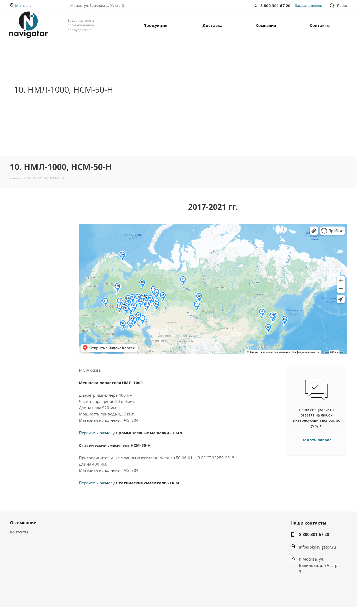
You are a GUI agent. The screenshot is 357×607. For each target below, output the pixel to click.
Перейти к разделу (130, 432)
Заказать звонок (308, 5)
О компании (23, 523)
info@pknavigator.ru (317, 547)
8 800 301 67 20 (314, 534)
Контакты (19, 531)
